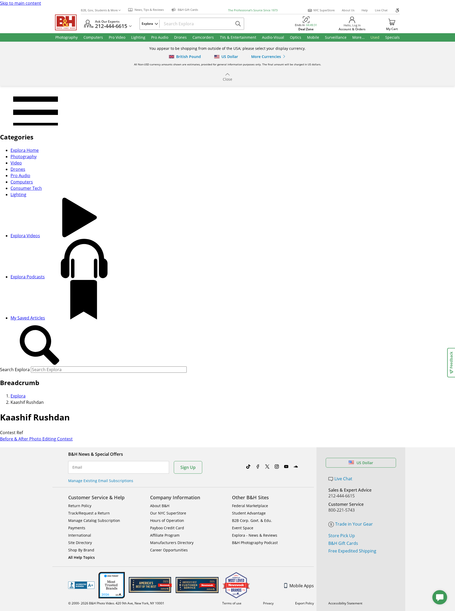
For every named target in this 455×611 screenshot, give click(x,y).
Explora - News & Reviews (254, 535)
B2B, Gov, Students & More (99, 10)
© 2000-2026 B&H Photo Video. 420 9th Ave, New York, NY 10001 (116, 603)
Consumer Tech (26, 188)
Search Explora (15, 369)
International (79, 535)
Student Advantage (249, 513)
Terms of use (231, 603)
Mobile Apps (301, 586)
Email (77, 467)
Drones (18, 169)
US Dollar (365, 462)
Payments (76, 527)
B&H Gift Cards (343, 543)
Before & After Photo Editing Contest (36, 439)
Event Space (242, 527)
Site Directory (80, 542)
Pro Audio (20, 175)
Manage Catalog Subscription (94, 520)
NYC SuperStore (324, 10)
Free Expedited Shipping (352, 551)
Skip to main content (20, 3)
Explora (18, 396)
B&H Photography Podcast (255, 542)
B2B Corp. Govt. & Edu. (252, 520)
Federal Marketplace (250, 505)
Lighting (18, 194)
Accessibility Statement (345, 603)
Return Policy (79, 505)
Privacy (268, 603)
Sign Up (188, 467)
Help (365, 10)
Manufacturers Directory (172, 542)
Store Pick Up (341, 536)
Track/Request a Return (89, 513)
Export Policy (304, 603)
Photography (24, 156)
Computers (22, 182)
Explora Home (25, 150)
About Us (348, 10)
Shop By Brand (81, 549)
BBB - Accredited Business (81, 585)
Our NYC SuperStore (168, 513)
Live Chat (381, 10)
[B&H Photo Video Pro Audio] (68, 22)
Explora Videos (25, 236)
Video (16, 163)
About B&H (159, 505)
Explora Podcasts (28, 277)
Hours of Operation (167, 520)
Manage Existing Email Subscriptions (100, 480)
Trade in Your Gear (354, 524)
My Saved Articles (28, 318)
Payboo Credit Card (167, 527)
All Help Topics (81, 557)
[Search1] (39, 345)
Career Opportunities (169, 549)
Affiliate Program (165, 535)
